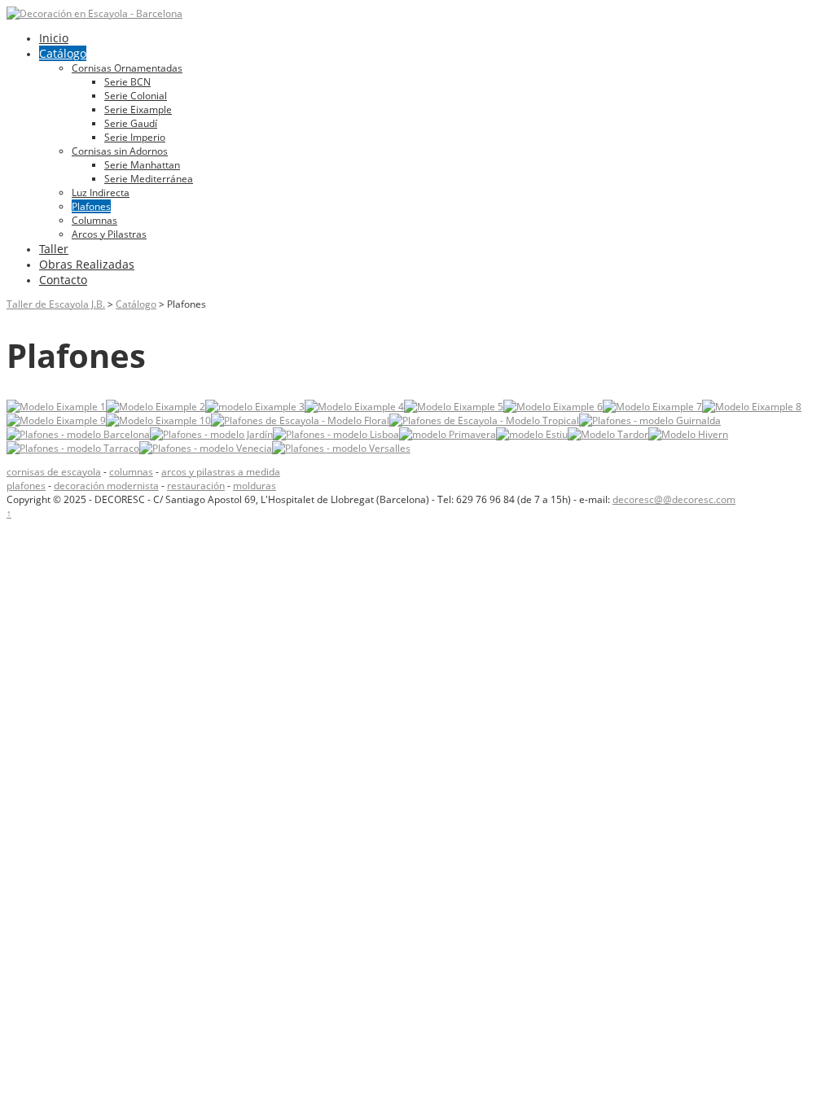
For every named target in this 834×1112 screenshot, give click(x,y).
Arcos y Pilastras (109, 234)
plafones (26, 486)
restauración (196, 486)
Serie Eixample (138, 109)
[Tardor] (608, 434)
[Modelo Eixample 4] (354, 407)
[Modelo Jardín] (211, 434)
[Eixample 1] (56, 407)
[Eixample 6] (553, 407)
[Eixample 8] (751, 407)
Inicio (53, 38)
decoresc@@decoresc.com (673, 499)
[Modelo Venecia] (205, 448)
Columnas (94, 220)
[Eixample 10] (158, 420)
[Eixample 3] (255, 407)
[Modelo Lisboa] (336, 434)
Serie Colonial (135, 96)
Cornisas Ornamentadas (127, 68)
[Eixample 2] (155, 407)
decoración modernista (106, 486)
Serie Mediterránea (148, 179)
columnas (131, 472)
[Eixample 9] (56, 420)
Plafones (91, 206)
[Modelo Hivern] (688, 434)
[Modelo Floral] (300, 420)
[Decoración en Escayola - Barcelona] (94, 13)
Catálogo (62, 53)
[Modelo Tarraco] (73, 448)
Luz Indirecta (100, 192)
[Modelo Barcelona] (78, 434)
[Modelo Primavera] (447, 434)
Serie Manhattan (142, 165)
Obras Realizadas (86, 264)
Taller (53, 248)
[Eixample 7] (652, 407)
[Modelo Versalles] (341, 448)
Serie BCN (127, 82)
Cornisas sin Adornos (120, 151)
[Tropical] (484, 420)
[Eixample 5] (453, 407)
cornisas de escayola (54, 472)
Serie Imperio (134, 137)
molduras (254, 486)
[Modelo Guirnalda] (650, 420)
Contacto (63, 279)
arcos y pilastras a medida (220, 472)
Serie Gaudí (130, 123)
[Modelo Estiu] (532, 434)
